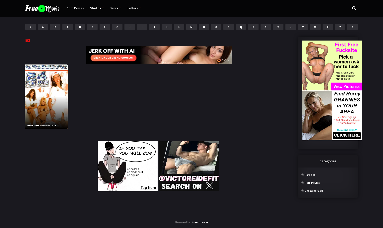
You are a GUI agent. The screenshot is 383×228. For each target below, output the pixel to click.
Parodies (310, 174)
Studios (95, 8)
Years (114, 8)
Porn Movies (75, 8)
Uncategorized (314, 190)
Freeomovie (200, 222)
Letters (132, 8)
